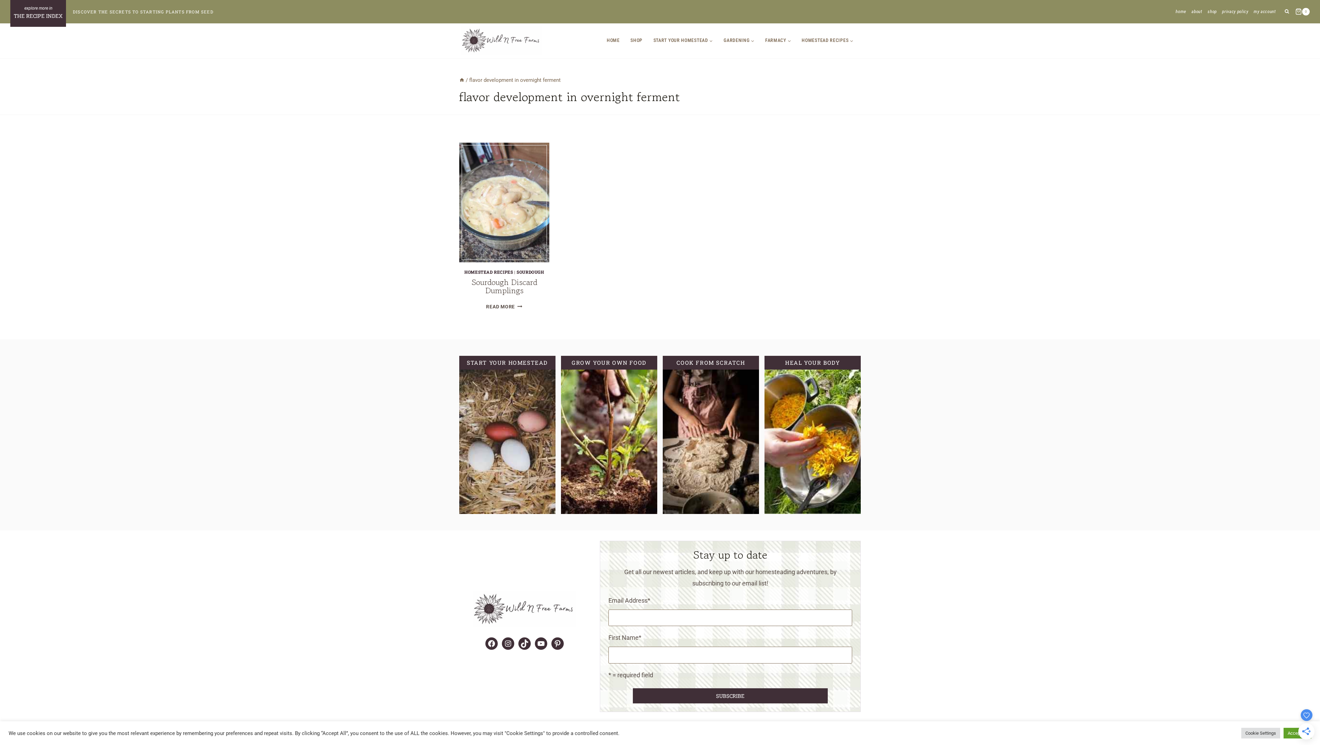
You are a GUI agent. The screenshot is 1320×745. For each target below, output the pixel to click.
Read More (504, 307)
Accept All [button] (1297, 733)
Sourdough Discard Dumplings (504, 286)
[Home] (461, 80)
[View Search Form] (1287, 12)
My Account (1265, 11)
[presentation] (504, 202)
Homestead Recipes (488, 272)
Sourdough (530, 272)
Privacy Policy (1235, 11)
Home (1181, 11)
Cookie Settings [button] (1260, 733)
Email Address (629, 600)
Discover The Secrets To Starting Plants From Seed (143, 11)
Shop (1212, 11)
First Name (624, 637)
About (1196, 11)
